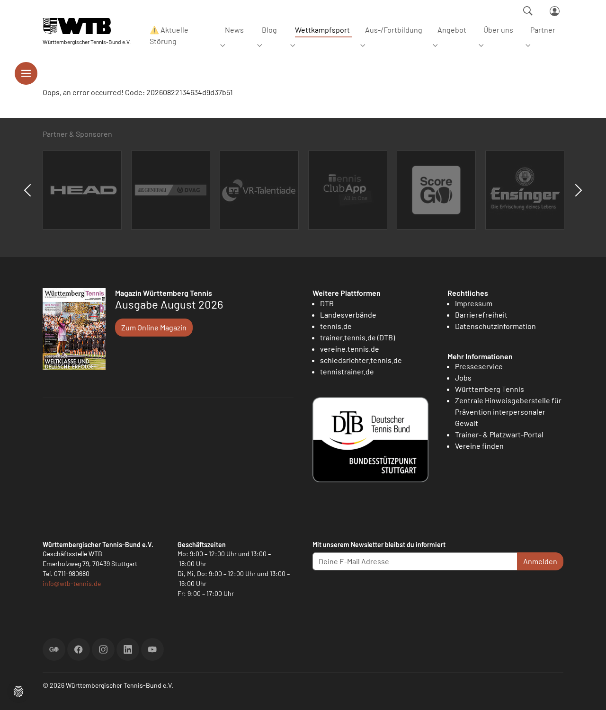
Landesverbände (348, 314)
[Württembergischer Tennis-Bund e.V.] (87, 26)
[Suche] (527, 10)
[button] (18, 690)
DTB (327, 303)
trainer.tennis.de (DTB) (357, 337)
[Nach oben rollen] (587, 691)
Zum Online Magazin (154, 327)
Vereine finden (479, 445)
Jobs (463, 377)
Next (578, 190)
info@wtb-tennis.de (72, 583)
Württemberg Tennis (489, 388)
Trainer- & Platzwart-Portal (499, 434)
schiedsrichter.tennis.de (361, 359)
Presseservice (479, 366)
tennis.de (336, 325)
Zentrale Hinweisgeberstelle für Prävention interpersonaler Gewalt (508, 411)
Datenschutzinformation (495, 325)
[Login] (554, 11)
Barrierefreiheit (481, 314)
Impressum (473, 303)
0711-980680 (71, 573)
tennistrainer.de (347, 371)
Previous (27, 190)
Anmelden (540, 561)
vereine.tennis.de (349, 348)
